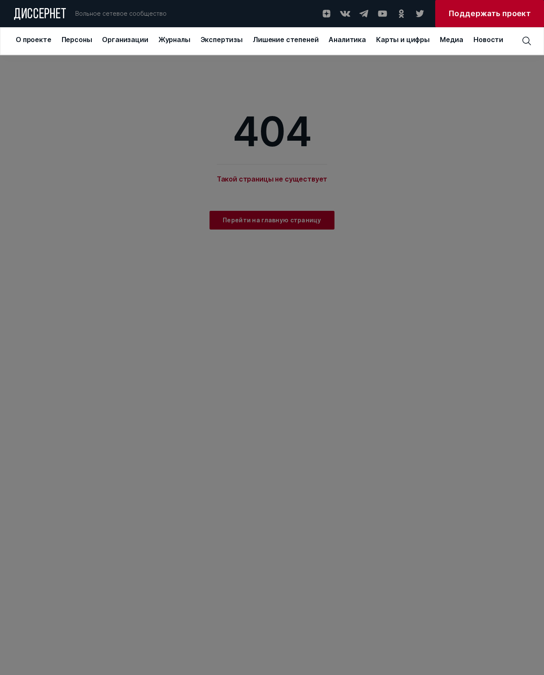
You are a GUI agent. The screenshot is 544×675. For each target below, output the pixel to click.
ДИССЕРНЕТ (40, 15)
